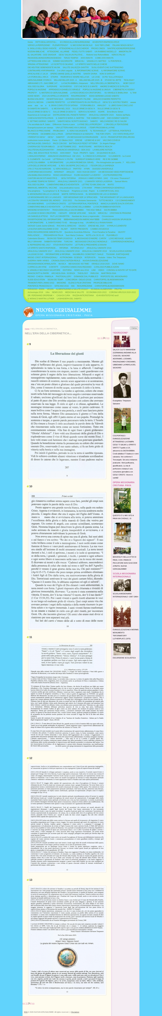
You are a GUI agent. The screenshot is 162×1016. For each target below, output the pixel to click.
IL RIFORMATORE (55, 162)
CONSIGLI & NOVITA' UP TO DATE (122, 270)
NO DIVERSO (66, 86)
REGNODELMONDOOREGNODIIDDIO (44, 58)
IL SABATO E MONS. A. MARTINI (70, 118)
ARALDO (70, 172)
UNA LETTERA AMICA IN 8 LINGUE (71, 128)
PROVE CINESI (98, 48)
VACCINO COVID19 (111, 140)
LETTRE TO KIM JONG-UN (93, 185)
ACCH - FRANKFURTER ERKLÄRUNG (118, 137)
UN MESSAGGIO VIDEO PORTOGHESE (115, 172)
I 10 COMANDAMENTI (125, 200)
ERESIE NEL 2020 (96, 226)
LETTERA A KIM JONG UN (39, 61)
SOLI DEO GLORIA (36, 86)
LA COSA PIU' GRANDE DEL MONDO (44, 200)
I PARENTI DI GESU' (36, 137)
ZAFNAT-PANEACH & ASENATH (79, 134)
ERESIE (78, 140)
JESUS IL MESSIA (36, 102)
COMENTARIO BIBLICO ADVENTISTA (63, 185)
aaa (36, 105)
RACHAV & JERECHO (66, 226)
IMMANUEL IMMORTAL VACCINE (42, 188)
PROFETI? (32, 93)
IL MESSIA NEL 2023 (61, 109)
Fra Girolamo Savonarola (85, 200)
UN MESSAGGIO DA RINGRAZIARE (82, 137)
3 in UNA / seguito (64, 71)
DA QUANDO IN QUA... (107, 153)
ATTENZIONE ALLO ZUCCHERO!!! (74, 48)
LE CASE (96, 77)
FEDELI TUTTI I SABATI (82, 52)
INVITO (111, 185)
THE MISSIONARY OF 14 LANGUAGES (117, 197)
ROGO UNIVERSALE (62, 175)
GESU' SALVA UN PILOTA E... (71, 55)
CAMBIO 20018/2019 (99, 229)
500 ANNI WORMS (36, 204)
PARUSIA (94, 273)
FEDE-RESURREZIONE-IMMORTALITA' (45, 232)
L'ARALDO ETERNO (36, 156)
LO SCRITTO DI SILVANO (62, 64)
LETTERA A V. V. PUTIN (63, 159)
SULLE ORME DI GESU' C (39, 112)
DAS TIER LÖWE (102, 45)
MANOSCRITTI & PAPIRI (38, 273)
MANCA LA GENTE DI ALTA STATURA (117, 204)
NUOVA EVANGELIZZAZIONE (95, 261)
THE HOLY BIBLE (93, 210)
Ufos (48, 292)
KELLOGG (130, 162)
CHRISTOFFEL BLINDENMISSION (109, 280)
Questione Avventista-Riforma (77, 232)
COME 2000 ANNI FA (104, 58)
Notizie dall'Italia (123, 115)
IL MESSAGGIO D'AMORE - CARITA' (90, 238)
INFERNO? (59, 172)
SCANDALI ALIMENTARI (101, 289)
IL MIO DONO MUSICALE (82, 45)
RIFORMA (63, 248)
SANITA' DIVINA (90, 74)
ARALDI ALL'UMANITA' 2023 (101, 115)
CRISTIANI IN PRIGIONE (120, 213)
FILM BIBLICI (112, 235)
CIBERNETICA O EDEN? (124, 90)
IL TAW (133, 93)
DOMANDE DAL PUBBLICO (86, 276)
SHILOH (92, 213)
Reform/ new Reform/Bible (97, 55)
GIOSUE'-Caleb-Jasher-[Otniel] (41, 226)
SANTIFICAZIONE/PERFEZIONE (121, 48)
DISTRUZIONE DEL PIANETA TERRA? (69, 115)
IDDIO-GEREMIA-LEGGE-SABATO (104, 96)
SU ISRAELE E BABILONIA (116, 93)
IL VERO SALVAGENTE (77, 131)
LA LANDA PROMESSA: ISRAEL (80, 162)
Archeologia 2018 (35, 292)
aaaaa (133, 102)
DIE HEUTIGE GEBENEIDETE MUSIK (44, 67)
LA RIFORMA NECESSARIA (40, 172)
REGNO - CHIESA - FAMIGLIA (40, 276)
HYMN (87, 169)
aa (41, 105)
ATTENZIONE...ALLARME (58, 52)
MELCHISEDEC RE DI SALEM (113, 121)
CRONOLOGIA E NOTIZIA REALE (65, 261)
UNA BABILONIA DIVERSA (39, 175)
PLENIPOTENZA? (60, 45)
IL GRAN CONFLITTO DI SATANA (63, 105)
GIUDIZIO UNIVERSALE (102, 169)
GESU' (50, 137)
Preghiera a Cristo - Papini (83, 191)
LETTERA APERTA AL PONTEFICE (83, 204)
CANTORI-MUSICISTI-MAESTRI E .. (43, 178)
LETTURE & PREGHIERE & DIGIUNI (90, 245)
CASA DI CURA (63, 295)
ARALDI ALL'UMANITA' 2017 (40, 251)
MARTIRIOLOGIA (108, 273)
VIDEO (101, 270)
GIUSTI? (121, 232)
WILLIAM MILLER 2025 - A (65, 80)
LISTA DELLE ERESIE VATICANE (42, 166)
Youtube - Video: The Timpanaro (112, 257)
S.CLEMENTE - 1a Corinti (120, 156)
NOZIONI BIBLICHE (36, 52)
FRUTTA (118, 289)
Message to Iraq (76, 223)
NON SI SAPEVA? (107, 74)
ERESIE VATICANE (77, 213)
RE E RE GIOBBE (110, 159)
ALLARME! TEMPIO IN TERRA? (41, 181)
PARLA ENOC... (34, 235)
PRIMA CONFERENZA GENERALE (109, 188)
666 (73, 286)
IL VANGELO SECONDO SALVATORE (44, 270)
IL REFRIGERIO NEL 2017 (39, 245)
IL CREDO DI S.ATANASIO (94, 156)
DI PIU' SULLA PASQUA (112, 77)
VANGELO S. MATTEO (96, 61)
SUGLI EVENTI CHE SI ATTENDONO (107, 67)
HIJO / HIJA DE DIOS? (86, 172)
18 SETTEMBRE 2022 (66, 147)
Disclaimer (75, 1012)
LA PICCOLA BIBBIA (36, 162)
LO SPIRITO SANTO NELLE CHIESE (91, 64)
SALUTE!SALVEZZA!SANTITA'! (41, 150)
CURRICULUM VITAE (37, 267)
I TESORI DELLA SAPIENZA (102, 166)
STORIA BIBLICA (87, 105)
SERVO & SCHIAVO (87, 112)
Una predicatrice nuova (69, 188)
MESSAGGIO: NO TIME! (79, 264)
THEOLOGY (83, 273)
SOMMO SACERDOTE (62, 61)
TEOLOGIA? (129, 80)
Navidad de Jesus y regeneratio (85, 216)
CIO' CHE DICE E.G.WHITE (86, 86)
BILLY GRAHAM (35, 242)
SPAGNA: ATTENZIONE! (38, 64)
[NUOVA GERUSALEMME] (28, 311)
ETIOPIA (54, 77)
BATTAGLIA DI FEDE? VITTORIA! (83, 143)
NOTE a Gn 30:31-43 (95, 235)
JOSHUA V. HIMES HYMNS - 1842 (93, 178)
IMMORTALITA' (125, 52)
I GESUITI (62, 213)
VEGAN (50, 289)
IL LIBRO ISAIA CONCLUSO (121, 105)
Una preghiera (34, 191)
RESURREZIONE (84, 286)
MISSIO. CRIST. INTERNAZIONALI (42, 257)
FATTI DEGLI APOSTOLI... (46, 42)
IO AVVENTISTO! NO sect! (107, 295)
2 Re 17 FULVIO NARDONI (39, 169)
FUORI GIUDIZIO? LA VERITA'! (87, 175)
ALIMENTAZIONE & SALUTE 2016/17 (72, 289)
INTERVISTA (90, 257)
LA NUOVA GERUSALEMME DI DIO (43, 229)
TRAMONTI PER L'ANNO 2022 (41, 283)
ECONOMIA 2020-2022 (97, 292)
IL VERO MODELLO (62, 169)
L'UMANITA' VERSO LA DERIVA (98, 181)
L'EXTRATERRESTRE (112, 175)
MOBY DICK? (129, 83)
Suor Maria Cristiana (74, 235)
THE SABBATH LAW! (96, 118)
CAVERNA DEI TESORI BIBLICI (41, 147)
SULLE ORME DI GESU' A (83, 109)
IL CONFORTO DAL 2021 (108, 191)
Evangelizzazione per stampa (40, 128)
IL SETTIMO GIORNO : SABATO (41, 121)
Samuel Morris (121, 181)
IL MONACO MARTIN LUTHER (41, 299)
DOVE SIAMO (118, 264)
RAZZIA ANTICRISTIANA (83, 295)
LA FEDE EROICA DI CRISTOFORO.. (86, 93)
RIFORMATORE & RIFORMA (58, 254)
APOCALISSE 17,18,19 (38, 74)
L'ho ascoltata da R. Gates (39, 124)
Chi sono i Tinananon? (120, 178)
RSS (26, 1012)
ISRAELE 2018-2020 (101, 264)
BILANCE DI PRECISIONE (39, 131)
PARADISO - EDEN (36, 289)
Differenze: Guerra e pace (64, 124)
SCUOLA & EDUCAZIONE (120, 251)
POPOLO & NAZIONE (37, 90)
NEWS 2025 (57, 292)
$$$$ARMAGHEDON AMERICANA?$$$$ (81, 219)
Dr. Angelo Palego (107, 143)
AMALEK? (101, 105)
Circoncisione (108, 216)
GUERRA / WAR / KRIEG (38, 261)
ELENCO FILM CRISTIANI (80, 283)
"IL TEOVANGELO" (98, 131)
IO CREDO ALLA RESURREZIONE (75, 42)
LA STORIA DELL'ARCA (38, 77)
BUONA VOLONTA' (36, 99)
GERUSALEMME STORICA (39, 80)
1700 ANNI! (87, 188)
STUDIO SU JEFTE (113, 80)
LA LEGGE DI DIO (35, 254)
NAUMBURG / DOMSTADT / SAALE (88, 254)
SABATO (94, 121)
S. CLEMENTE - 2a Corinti (39, 159)
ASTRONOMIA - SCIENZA (71, 257)
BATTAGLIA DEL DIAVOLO (39, 143)
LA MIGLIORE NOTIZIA (102, 150)
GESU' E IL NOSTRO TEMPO (115, 102)
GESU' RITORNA (68, 178)
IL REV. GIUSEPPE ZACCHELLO (73, 166)
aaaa (30, 105)
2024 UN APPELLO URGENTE (55, 96)
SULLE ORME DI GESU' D (64, 112)
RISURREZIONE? (79, 96)
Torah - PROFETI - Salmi (83, 153)
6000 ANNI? (65, 153)
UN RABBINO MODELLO (105, 52)
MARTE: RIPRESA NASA (72, 194)
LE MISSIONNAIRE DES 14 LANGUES (44, 197)
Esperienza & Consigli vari (39, 115)
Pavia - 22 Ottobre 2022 (62, 140)
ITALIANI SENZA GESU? (122, 45)
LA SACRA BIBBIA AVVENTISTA (107, 207)
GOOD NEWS (34, 96)
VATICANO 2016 (61, 286)
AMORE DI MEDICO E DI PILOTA (114, 86)
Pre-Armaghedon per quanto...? (110, 162)
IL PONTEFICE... (116, 61)
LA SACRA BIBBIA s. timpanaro (74, 83)
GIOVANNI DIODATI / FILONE (78, 99)
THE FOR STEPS (103, 134)
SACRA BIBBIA (110, 210)
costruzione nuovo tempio (39, 140)
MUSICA (62, 264)
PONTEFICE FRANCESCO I (40, 286)
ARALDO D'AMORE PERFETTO (107, 99)
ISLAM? (64, 229)
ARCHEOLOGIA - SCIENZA (63, 273)
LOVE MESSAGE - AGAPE (120, 238)
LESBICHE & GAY (92, 140)
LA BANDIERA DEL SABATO (69, 299)
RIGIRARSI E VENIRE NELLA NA (75, 77)
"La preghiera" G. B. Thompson (56, 191)
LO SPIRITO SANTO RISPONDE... (42, 248)
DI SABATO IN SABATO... (38, 109)
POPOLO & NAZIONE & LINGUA (97, 90)
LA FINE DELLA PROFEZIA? (89, 124)
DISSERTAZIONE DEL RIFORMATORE (44, 219)
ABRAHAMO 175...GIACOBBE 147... (43, 83)
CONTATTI (53, 267)
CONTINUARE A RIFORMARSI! (41, 71)
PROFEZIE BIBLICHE (102, 283)
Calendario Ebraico (36, 238)
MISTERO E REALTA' (103, 147)
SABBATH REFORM (53, 242)
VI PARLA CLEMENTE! (117, 226)
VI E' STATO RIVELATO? (123, 134)
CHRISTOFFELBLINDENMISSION (109, 286)
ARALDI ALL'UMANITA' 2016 (99, 248)
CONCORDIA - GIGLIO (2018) (78, 280)
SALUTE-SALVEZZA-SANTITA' (76, 67)
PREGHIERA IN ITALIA (53, 235)
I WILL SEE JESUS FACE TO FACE (43, 153)
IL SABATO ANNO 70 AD (56, 223)
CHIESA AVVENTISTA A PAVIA (40, 118)
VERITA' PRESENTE (79, 229)
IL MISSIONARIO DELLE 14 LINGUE (43, 194)
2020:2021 (67, 200)
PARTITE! (77, 169)
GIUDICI (82, 226)
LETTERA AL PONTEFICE (120, 131)
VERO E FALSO (118, 55)
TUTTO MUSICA (106, 200)
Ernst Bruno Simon (115, 112)
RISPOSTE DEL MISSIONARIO (114, 276)
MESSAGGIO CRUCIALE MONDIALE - (91, 242)
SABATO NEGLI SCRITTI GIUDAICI (72, 121)
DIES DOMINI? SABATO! (117, 118)
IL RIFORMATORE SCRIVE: (87, 71)
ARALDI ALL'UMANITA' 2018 (67, 251)
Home (30, 42)
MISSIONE (61, 283)
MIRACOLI (79, 61)
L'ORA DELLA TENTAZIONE (116, 124)
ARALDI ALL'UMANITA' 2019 (94, 251)
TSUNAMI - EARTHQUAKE (117, 254)
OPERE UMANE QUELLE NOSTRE (65, 74)
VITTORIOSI (33, 134)
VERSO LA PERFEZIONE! (39, 45)
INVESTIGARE (85, 147)
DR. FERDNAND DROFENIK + (41, 295)
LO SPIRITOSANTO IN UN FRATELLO (83, 102)
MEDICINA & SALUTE (74, 292)
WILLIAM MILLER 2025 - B (90, 80)
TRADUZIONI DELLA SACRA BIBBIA (68, 210)
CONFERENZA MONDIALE (122, 242)
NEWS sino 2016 (81, 270)
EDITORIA (67, 270)
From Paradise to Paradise (104, 232)
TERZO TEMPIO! (71, 58)
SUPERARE (52, 86)
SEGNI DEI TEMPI (55, 280)
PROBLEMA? (59, 131)
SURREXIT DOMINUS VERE (87, 159)
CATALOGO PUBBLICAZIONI (106, 267)
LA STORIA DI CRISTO (56, 204)
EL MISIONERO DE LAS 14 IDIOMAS (102, 194)
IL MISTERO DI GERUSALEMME (53, 93)
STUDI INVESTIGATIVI (62, 245)
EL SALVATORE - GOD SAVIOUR (42, 55)
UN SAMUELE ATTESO (38, 216)
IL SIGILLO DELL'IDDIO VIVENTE (42, 48)
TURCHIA (68, 242)
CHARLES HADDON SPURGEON (116, 219)
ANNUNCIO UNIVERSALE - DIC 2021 (64, 156)
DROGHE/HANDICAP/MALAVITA (42, 264)
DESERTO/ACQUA (55, 99)
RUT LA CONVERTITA (59, 216)
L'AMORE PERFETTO (55, 102)
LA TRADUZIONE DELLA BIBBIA (77, 207)
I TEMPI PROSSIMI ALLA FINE (102, 128)
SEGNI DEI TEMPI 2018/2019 (59, 238)
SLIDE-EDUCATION (36, 280)
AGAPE (101, 112)
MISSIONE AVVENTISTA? (39, 210)
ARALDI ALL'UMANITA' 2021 (70, 181)
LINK (93, 270)
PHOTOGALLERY (63, 276)
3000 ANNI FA (87, 58)
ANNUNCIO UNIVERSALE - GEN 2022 (73, 150)
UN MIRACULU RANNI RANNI (99, 223)
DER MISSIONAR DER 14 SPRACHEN (80, 197)
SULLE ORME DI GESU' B (108, 109)
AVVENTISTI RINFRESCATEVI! (105, 42)
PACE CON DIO (60, 143)
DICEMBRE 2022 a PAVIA (52, 134)
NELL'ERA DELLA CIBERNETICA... (105, 83)
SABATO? (60, 137)
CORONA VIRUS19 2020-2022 (122, 292)
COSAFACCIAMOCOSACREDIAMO (76, 267)
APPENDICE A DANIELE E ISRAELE (64, 90)
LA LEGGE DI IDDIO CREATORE (42, 213)
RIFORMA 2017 (77, 248)
